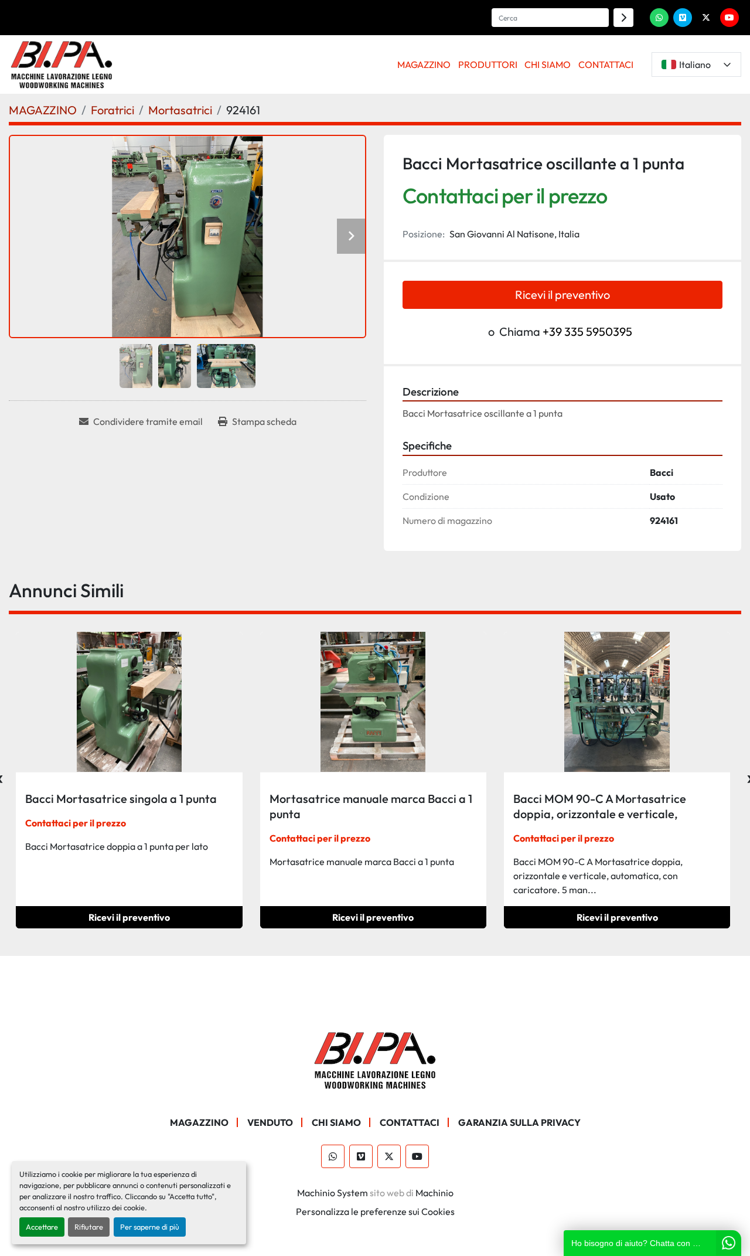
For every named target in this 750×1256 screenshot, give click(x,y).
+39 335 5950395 (587, 331)
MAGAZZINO (424, 64)
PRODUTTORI (487, 64)
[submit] (623, 17)
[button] (424, 64)
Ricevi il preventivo (562, 294)
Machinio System (332, 1193)
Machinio (434, 1193)
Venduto (270, 1122)
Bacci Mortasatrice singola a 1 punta (121, 798)
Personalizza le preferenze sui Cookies (375, 1211)
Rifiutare (88, 1226)
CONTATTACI (605, 64)
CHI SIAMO (547, 64)
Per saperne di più (149, 1226)
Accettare (42, 1226)
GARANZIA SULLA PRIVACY (519, 1122)
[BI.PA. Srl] (375, 1059)
